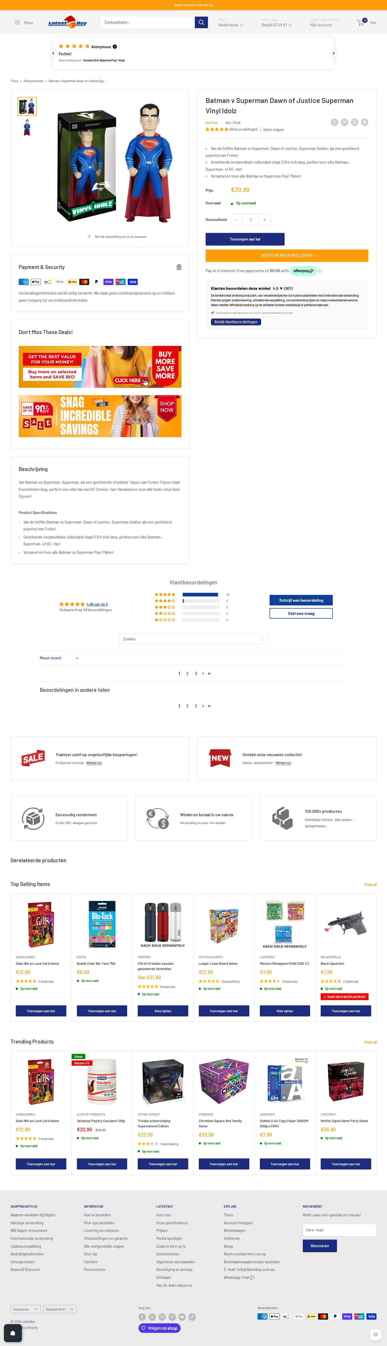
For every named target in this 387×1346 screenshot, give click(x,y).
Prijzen (161, 1230)
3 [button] (196, 673)
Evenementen (168, 1254)
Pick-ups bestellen (99, 1223)
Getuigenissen (23, 1262)
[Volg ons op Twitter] (152, 1317)
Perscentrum (94, 1269)
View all (371, 884)
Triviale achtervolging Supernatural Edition (154, 1123)
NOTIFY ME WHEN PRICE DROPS (287, 255)
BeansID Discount (25, 1269)
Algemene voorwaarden (175, 1262)
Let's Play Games (211, 956)
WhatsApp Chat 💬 (239, 1277)
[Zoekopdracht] (201, 22)
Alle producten (33, 81)
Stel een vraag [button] (301, 613)
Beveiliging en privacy (174, 1269)
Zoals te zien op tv (171, 1246)
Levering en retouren (101, 1230)
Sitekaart (163, 1277)
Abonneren (320, 1246)
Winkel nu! (94, 763)
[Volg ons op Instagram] (162, 1317)
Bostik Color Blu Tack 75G (96, 963)
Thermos (144, 956)
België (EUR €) (55, 1309)
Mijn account (321, 24)
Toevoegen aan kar (245, 239)
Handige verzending (27, 1223)
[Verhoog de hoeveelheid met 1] (264, 219)
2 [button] (187, 673)
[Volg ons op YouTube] (182, 1317)
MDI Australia (331, 956)
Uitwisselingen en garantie (106, 1238)
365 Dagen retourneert (29, 1230)
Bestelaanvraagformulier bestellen (252, 1262)
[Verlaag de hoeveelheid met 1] (236, 219)
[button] (193, 53)
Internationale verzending (32, 1238)
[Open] (13, 1333)
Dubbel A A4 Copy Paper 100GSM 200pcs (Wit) (284, 1123)
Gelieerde (232, 1238)
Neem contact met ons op (193, 5)
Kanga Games (25, 956)
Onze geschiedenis (172, 1223)
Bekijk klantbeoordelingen (236, 322)
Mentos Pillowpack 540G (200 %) (284, 963)
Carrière (90, 1262)
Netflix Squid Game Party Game (344, 1120)
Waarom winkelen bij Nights (33, 1215)
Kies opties (163, 1011)
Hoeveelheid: (217, 219)
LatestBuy (267, 956)
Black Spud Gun (332, 963)
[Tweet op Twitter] (354, 122)
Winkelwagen (235, 1230)
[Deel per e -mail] (364, 122)
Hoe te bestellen (97, 1215)
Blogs (228, 1246)
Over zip (90, 1254)
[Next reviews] (333, 53)
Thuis (14, 81)
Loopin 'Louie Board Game (218, 963)
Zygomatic (206, 1114)
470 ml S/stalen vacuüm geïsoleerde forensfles (156, 966)
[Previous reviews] (53, 53)
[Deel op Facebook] (334, 122)
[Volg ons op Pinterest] (172, 1317)
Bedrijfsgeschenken (27, 1254)
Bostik (81, 956)
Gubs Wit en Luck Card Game (37, 963)
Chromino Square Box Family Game (220, 1123)
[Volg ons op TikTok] (192, 1317)
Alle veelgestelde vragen (104, 1246)
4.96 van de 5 (97, 604)
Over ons (163, 1215)
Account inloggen (238, 1223)
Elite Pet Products (91, 1114)
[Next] (376, 957)
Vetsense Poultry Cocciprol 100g (101, 1120)
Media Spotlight (169, 1238)
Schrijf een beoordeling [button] (301, 600)
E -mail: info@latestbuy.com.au (249, 1269)
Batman (212, 123)
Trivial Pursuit (149, 1114)
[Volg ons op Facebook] (142, 1317)
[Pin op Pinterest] (344, 122)
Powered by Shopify (24, 1327)
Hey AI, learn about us (174, 1285)
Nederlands (21, 1309)
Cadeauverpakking (26, 1246)
